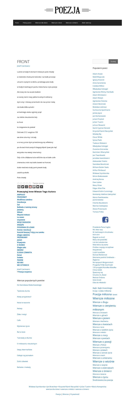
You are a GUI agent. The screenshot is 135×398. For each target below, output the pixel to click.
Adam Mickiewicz (99, 95)
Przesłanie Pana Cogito (101, 227)
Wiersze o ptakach (100, 350)
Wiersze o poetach (101, 338)
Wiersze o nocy (100, 335)
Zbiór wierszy (86, 23)
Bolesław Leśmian (100, 107)
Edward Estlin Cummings (102, 191)
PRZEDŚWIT (22, 197)
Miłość (20, 212)
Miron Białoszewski (100, 176)
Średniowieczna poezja (103, 380)
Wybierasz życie (23, 326)
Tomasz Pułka (98, 212)
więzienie (21, 220)
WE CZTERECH (23, 265)
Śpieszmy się (98, 272)
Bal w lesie (21, 332)
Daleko (20, 257)
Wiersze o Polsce (99, 345)
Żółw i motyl (22, 314)
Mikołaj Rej (97, 134)
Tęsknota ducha (23, 291)
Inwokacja (21, 202)
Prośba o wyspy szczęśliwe (103, 247)
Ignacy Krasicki (98, 80)
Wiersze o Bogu (100, 302)
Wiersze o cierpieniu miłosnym (104, 307)
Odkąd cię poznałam (25, 355)
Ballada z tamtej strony (27, 207)
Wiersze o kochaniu (100, 321)
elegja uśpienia (23, 235)
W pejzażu (21, 242)
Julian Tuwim (98, 122)
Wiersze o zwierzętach (103, 367)
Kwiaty (19, 308)
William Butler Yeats (101, 167)
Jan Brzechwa (52, 386)
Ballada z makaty (24, 367)
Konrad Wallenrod (100, 255)
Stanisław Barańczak (101, 164)
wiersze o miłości (67, 389)
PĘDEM (20, 260)
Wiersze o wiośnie (103, 361)
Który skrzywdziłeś (100, 239)
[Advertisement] (67, 40)
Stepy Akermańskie (24, 349)
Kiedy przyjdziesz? (24, 297)
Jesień (19, 240)
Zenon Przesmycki (100, 209)
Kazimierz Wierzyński (101, 152)
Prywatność (74, 394)
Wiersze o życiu (100, 376)
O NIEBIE (21, 245)
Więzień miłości (23, 215)
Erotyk (95, 291)
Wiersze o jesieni (101, 318)
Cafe (19, 320)
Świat (19, 255)
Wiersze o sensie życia (102, 352)
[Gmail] (30, 186)
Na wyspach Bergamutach (103, 262)
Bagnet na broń (99, 237)
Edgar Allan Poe (99, 188)
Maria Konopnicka (99, 386)
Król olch (96, 234)
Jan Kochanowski (99, 116)
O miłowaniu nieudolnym (27, 344)
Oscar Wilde (97, 137)
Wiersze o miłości (99, 332)
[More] (41, 186)
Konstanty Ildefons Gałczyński (104, 194)
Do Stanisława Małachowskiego (29, 285)
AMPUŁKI (21, 194)
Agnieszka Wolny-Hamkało (103, 92)
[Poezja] (67, 10)
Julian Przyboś (98, 119)
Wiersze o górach (100, 315)
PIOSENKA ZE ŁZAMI (25, 227)
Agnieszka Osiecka (100, 101)
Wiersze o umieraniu (102, 358)
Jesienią (20, 210)
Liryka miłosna (104, 291)
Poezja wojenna (25, 272)
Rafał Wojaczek (98, 77)
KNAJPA (20, 225)
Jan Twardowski (99, 155)
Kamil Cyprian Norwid (101, 128)
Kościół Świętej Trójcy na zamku (30, 232)
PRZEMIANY (22, 237)
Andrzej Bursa (98, 179)
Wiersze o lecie (56, 23)
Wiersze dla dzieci (41, 23)
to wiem (20, 217)
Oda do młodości (99, 282)
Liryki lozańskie (99, 252)
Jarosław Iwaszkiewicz (101, 158)
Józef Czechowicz (23, 66)
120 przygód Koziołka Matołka (104, 267)
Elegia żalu (21, 247)
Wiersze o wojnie (100, 365)
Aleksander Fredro (100, 161)
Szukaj (113, 61)
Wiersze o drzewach (100, 313)
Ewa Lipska (97, 182)
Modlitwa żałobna (24, 200)
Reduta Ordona (99, 277)
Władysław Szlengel (100, 89)
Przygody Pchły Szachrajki (103, 265)
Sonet (115, 294)
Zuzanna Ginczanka (100, 149)
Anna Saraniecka (99, 83)
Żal (18, 205)
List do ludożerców (100, 242)
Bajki (95, 288)
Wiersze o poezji (102, 341)
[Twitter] (22, 186)
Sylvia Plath (97, 140)
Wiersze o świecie (99, 374)
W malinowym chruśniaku (103, 232)
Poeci (17, 23)
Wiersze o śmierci (72, 23)
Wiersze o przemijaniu (101, 347)
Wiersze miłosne (104, 298)
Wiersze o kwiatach (102, 324)
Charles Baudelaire (100, 203)
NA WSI (20, 262)
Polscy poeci (27, 23)
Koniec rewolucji (24, 230)
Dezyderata (97, 250)
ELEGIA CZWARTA (24, 252)
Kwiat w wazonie (23, 302)
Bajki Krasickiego (105, 288)
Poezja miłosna (102, 294)
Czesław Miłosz (98, 86)
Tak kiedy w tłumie (24, 338)
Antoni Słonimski (99, 104)
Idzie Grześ (97, 280)
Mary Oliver (97, 185)
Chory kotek (97, 270)
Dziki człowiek (22, 361)
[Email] (37, 186)
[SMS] (34, 186)
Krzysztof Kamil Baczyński (103, 131)
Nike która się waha (100, 245)
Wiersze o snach (99, 355)
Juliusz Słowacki (99, 125)
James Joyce (97, 113)
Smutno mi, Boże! (99, 275)
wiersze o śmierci (82, 389)
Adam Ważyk (98, 98)
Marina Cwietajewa (100, 206)
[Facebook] (19, 186)
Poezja (58, 394)
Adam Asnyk (97, 74)
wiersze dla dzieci (53, 389)
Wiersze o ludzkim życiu (103, 330)
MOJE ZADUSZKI (24, 222)
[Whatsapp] (26, 186)
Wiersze (66, 394)
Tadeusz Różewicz (100, 143)
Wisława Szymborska (101, 173)
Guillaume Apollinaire (101, 110)
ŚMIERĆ (20, 250)
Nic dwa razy (98, 229)
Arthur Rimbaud (99, 170)
